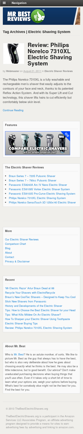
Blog (7, 248)
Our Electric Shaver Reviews (22, 239)
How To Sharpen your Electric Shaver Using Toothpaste (37, 319)
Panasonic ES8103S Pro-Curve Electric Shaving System (42, 193)
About (8, 252)
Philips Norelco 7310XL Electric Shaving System (37, 198)
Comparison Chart (15, 244)
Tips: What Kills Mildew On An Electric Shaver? (33, 314)
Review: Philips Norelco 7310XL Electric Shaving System (50, 54)
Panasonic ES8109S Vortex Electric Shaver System (39, 189)
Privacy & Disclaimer (17, 261)
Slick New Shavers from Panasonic (25, 301)
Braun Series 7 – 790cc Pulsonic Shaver (32, 180)
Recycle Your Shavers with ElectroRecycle (30, 292)
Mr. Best (19, 354)
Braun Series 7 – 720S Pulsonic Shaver (32, 176)
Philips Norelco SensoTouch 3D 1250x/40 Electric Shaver (42, 202)
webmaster (12, 71)
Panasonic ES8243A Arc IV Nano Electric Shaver (38, 185)
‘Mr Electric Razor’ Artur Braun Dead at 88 (29, 288)
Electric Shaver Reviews (59, 71)
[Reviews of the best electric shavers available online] (24, 22)
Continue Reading (13, 110)
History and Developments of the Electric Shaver (33, 306)
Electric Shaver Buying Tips (21, 323)
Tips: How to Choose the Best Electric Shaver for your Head (40, 310)
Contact (9, 257)
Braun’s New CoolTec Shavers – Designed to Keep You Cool (40, 297)
